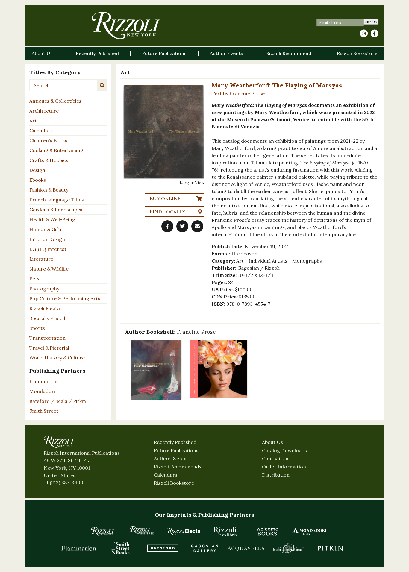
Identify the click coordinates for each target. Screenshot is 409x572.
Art (33, 121)
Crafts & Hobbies (48, 160)
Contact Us (275, 459)
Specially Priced (47, 318)
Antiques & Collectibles (55, 101)
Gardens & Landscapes (55, 210)
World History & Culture (57, 358)
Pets (34, 279)
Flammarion (43, 381)
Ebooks (37, 180)
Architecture (44, 111)
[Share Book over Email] (197, 226)
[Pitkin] (330, 548)
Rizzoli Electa (44, 308)
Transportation (47, 338)
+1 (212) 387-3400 (63, 482)
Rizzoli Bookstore (174, 483)
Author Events (170, 459)
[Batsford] (163, 548)
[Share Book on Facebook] (167, 226)
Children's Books (48, 140)
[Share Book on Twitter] (182, 226)
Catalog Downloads (284, 450)
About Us (272, 442)
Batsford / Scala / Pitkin (57, 401)
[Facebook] (374, 33)
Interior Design (47, 239)
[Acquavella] (246, 548)
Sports (37, 328)
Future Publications (176, 450)
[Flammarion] (79, 548)
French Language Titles (56, 200)
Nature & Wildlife (49, 269)
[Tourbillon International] (288, 548)
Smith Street (43, 411)
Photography (44, 289)
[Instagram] (364, 33)
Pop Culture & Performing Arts (64, 298)
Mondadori (42, 391)
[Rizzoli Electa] (184, 531)
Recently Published (175, 442)
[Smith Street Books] (121, 548)
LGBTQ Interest (47, 249)
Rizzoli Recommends (178, 467)
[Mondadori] (309, 531)
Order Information (284, 467)
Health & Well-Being (52, 219)
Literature (41, 259)
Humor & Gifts (46, 229)
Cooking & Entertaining (56, 150)
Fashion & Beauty (48, 190)
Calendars (41, 130)
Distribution (276, 475)
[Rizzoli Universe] (142, 530)
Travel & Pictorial (49, 348)
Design (37, 170)
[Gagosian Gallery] (204, 548)
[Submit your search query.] (102, 85)
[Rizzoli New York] (126, 25)
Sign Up (371, 22)
